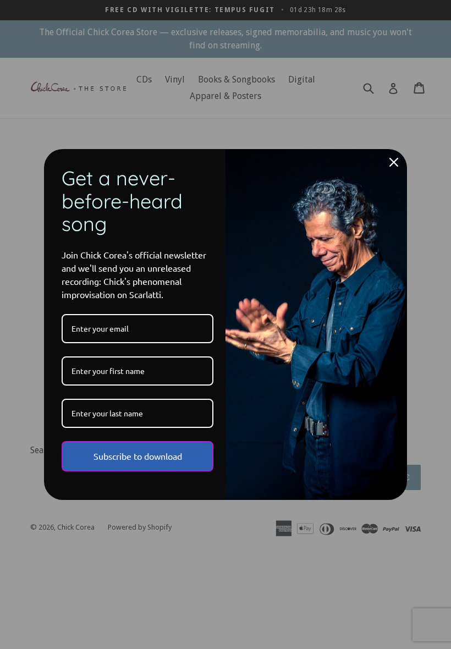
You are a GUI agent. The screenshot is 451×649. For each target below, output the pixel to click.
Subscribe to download (138, 455)
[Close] (394, 162)
